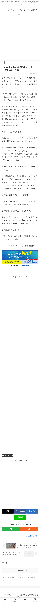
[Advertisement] (20, 40)
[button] (36, 393)
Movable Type (8, 455)
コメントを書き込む (20, 570)
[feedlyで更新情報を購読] (11, 529)
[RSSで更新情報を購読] (29, 529)
